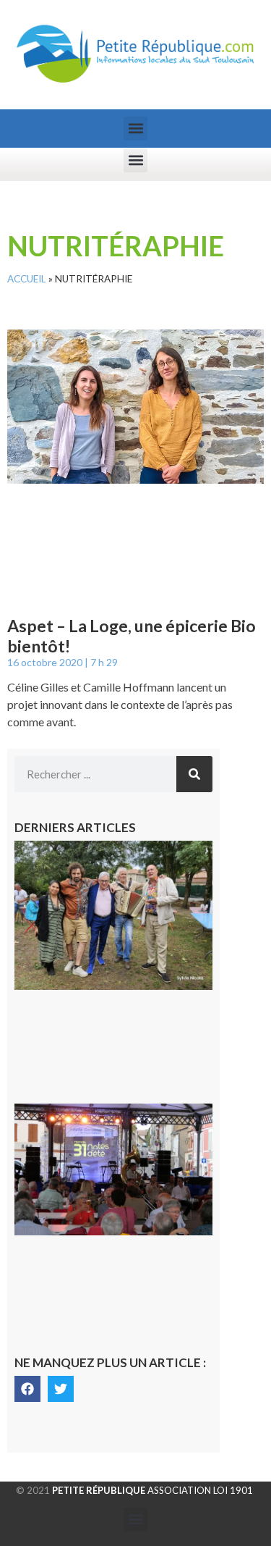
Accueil (26, 279)
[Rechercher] (194, 774)
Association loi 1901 (152, 1490)
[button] (135, 128)
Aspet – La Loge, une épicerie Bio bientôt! (131, 636)
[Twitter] (61, 1389)
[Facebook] (27, 1389)
